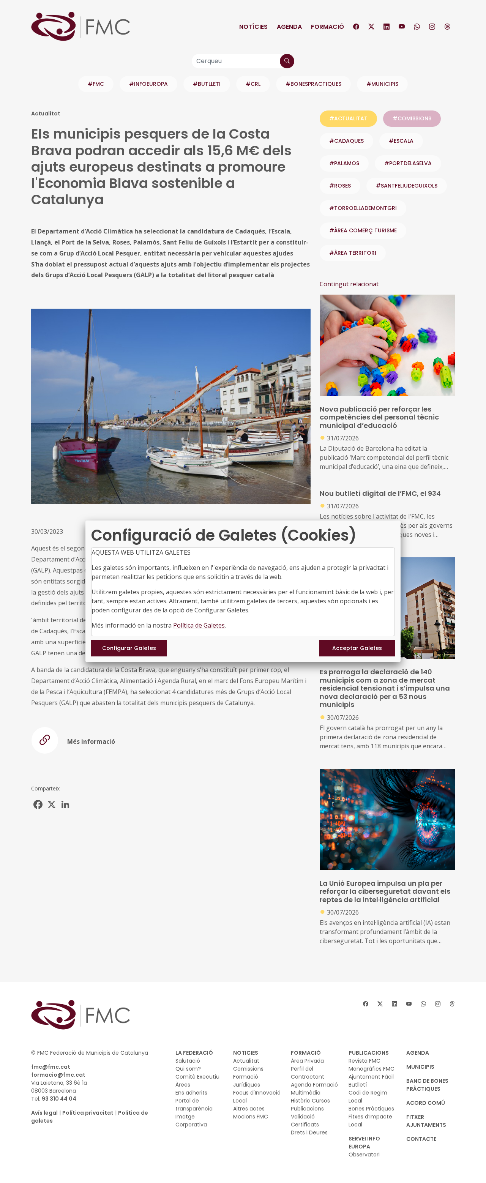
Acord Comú (425, 1103)
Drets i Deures (309, 1132)
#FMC (96, 84)
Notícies (253, 26)
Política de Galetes (199, 625)
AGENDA (417, 1053)
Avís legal (44, 1113)
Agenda (289, 26)
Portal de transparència (194, 1104)
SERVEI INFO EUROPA (364, 1142)
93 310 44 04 (59, 1099)
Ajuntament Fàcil (371, 1076)
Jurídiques (246, 1084)
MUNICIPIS (420, 1067)
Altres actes (249, 1108)
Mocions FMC (250, 1116)
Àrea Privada (307, 1061)
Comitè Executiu (197, 1076)
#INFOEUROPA (148, 84)
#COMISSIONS (412, 118)
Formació (327, 26)
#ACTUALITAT (348, 118)
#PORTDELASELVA (408, 163)
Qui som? (188, 1069)
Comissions (248, 1069)
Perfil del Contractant (307, 1072)
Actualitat (246, 1061)
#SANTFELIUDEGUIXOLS (406, 185)
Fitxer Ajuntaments (426, 1121)
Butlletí (358, 1084)
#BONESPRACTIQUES (313, 84)
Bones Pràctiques (371, 1108)
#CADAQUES (346, 141)
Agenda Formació (314, 1084)
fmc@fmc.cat (50, 1067)
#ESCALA (401, 141)
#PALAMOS (344, 163)
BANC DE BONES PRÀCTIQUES (427, 1085)
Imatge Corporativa (191, 1120)
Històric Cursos (310, 1100)
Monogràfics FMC (371, 1069)
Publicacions (307, 1108)
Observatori (364, 1154)
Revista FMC (364, 1061)
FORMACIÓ (306, 1053)
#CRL (253, 84)
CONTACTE (421, 1139)
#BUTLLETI (207, 84)
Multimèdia (305, 1092)
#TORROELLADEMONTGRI (363, 208)
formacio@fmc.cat (58, 1075)
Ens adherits (191, 1092)
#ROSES (340, 185)
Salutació (187, 1061)
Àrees (182, 1084)
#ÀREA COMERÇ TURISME (363, 230)
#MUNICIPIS (382, 84)
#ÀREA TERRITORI (352, 253)
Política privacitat (88, 1113)
